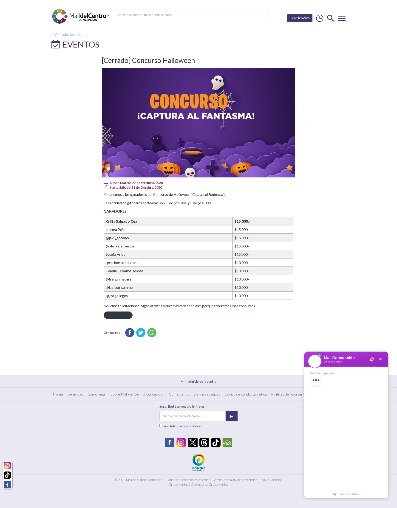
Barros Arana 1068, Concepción (235, 480)
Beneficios (75, 394)
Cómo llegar (97, 394)
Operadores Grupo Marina (209, 484)
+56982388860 (271, 480)
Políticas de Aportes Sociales (293, 394)
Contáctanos (179, 394)
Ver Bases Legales (118, 315)
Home (58, 394)
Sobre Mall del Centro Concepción (137, 394)
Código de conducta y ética (245, 394)
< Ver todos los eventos (69, 34)
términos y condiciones (187, 426)
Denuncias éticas (206, 394)
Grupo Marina (178, 484)
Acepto (183, 426)
